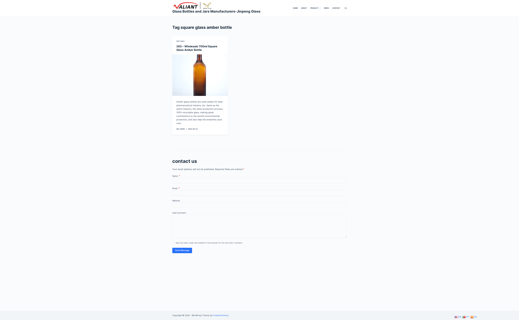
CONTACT (336, 8)
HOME (295, 8)
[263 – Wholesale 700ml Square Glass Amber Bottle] (200, 75)
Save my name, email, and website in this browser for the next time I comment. (209, 243)
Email (175, 188)
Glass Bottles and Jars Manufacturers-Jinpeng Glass (216, 11)
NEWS (326, 8)
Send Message (182, 250)
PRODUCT (314, 8)
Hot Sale (180, 41)
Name (176, 176)
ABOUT (304, 8)
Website (176, 200)
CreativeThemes (221, 315)
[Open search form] (346, 8)
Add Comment (179, 213)
